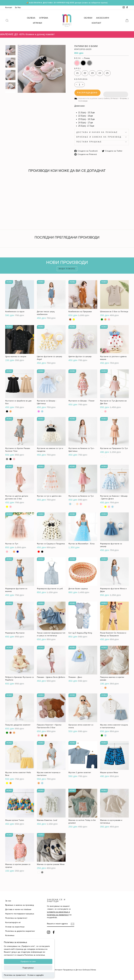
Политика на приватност (15, 975)
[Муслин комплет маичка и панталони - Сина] (42, 783)
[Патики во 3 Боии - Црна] (10, 218)
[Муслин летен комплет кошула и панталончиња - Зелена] (102, 735)
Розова (77, 63)
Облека (31, 18)
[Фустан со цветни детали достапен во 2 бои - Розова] (10, 506)
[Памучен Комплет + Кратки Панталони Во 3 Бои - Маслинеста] (42, 735)
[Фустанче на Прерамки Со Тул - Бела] (102, 456)
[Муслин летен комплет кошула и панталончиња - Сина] (105, 735)
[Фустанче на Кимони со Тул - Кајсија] (77, 504)
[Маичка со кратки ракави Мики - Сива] (42, 872)
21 (77, 73)
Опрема (43, 18)
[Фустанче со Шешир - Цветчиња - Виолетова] (38, 411)
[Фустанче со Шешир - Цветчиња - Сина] (42, 411)
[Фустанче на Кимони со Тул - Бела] (73, 504)
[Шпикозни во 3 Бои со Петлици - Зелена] (102, 319)
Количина (81, 79)
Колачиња (9, 935)
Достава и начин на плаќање (97, 132)
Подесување (28, 968)
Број (77, 68)
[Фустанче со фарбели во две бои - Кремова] (10, 411)
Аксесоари (102, 18)
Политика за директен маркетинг (20, 931)
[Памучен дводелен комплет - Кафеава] (10, 732)
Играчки (37, 23)
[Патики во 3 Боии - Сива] (14, 218)
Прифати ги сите (28, 961)
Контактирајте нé (13, 922)
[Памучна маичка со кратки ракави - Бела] (102, 688)
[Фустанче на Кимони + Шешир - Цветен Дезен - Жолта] (105, 506)
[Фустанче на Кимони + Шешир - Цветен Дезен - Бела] (102, 506)
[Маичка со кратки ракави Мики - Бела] (38, 872)
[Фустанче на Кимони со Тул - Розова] (81, 504)
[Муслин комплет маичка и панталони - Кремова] (38, 783)
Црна (83, 63)
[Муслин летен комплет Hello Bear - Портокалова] (10, 783)
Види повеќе (67, 269)
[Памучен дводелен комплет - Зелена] (7, 732)
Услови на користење (15, 927)
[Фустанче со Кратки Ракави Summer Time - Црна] (10, 459)
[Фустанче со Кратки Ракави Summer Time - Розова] (14, 459)
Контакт (8, 7)
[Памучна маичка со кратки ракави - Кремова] (105, 688)
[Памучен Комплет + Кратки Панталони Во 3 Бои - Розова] (38, 735)
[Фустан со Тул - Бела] (10, 551)
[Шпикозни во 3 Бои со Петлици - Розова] (109, 319)
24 (100, 73)
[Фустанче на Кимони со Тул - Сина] (70, 504)
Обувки (88, 18)
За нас (8, 901)
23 (92, 73)
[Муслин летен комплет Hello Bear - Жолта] (7, 783)
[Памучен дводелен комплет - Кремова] (14, 732)
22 (85, 73)
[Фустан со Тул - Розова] (7, 551)
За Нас (18, 7)
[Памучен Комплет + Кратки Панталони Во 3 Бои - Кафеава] (45, 735)
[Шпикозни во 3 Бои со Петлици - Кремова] (105, 319)
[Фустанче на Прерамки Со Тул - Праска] (105, 456)
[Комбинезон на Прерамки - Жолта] (73, 319)
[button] (116, 93)
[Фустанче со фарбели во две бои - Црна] (7, 411)
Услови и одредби (35, 975)
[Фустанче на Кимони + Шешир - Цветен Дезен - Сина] (112, 506)
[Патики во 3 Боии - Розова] (7, 218)
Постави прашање (89, 142)
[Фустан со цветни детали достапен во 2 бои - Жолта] (7, 506)
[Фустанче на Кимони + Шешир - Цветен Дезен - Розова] (109, 506)
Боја (82, 58)
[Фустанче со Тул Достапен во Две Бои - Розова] (105, 411)
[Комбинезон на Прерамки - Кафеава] (70, 319)
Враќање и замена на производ (98, 137)
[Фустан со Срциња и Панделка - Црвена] (38, 551)
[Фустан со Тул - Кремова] (14, 551)
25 (107, 73)
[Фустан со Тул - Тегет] (17, 551)
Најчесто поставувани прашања (19, 914)
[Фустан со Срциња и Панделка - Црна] (42, 551)
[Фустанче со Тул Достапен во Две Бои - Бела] (102, 411)
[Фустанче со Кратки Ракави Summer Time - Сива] (7, 459)
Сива (89, 63)
